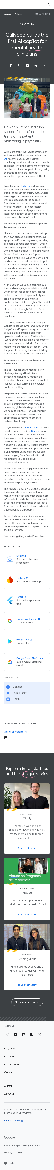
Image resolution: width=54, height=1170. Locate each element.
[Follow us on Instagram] (7, 1034)
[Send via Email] (35, 65)
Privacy (8, 1152)
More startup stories (27, 1002)
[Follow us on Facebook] (31, 1034)
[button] (43, 65)
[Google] (9, 1137)
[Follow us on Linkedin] (23, 1034)
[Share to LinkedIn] (27, 65)
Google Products (32, 1145)
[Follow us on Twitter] (39, 1034)
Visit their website (13, 732)
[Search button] (48, 4)
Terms (19, 1152)
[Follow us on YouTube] (15, 1034)
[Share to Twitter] (19, 65)
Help (11, 1163)
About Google (12, 1145)
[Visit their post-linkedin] (5, 738)
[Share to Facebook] (10, 65)
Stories (7, 14)
